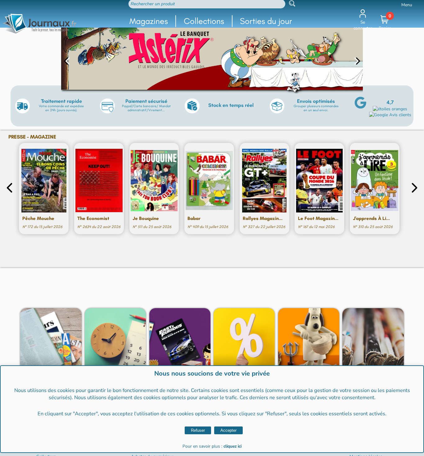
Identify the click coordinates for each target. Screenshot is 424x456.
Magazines (148, 21)
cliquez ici (232, 446)
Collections (204, 21)
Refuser (198, 430)
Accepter (228, 430)
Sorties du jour (266, 21)
